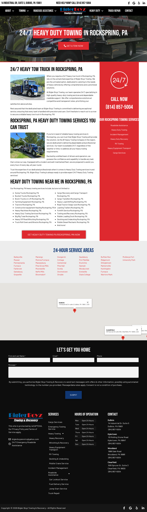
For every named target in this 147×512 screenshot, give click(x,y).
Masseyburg (41, 263)
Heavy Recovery (56, 438)
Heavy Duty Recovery (119, 139)
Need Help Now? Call (66, 3)
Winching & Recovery (59, 442)
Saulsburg (83, 257)
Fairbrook (18, 268)
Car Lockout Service (58, 479)
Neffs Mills (40, 271)
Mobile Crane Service (59, 463)
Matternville (106, 266)
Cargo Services (119, 153)
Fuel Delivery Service (59, 484)
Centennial (61, 263)
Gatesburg (18, 271)
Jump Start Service (58, 488)
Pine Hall (61, 266)
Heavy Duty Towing (119, 130)
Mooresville (40, 268)
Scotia (60, 268)
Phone (99, 356)
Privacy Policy (18, 429)
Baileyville (18, 257)
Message (12, 365)
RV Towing (119, 143)
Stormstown (62, 271)
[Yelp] (139, 3)
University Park (129, 260)
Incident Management (119, 134)
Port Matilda (84, 260)
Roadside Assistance (43, 11)
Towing (22, 11)
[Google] (134, 3)
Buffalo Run (106, 257)
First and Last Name (16, 356)
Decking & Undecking (59, 458)
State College (84, 274)
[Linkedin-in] (144, 3)
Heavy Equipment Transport (119, 148)
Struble (60, 274)
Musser (17, 260)
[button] (74, 311)
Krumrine (83, 263)
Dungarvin (61, 257)
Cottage (60, 260)
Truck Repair (114, 11)
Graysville (18, 274)
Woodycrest (84, 268)
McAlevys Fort (128, 257)
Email (55, 356)
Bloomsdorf (40, 274)
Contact (129, 11)
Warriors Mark (106, 274)
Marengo (39, 257)
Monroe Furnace (42, 260)
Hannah (82, 266)
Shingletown (106, 263)
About (8, 11)
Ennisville (83, 271)
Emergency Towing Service (57, 427)
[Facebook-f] (129, 3)
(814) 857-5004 (83, 3)
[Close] (87, 302)
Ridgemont (105, 260)
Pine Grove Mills (42, 266)
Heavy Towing (54, 433)
